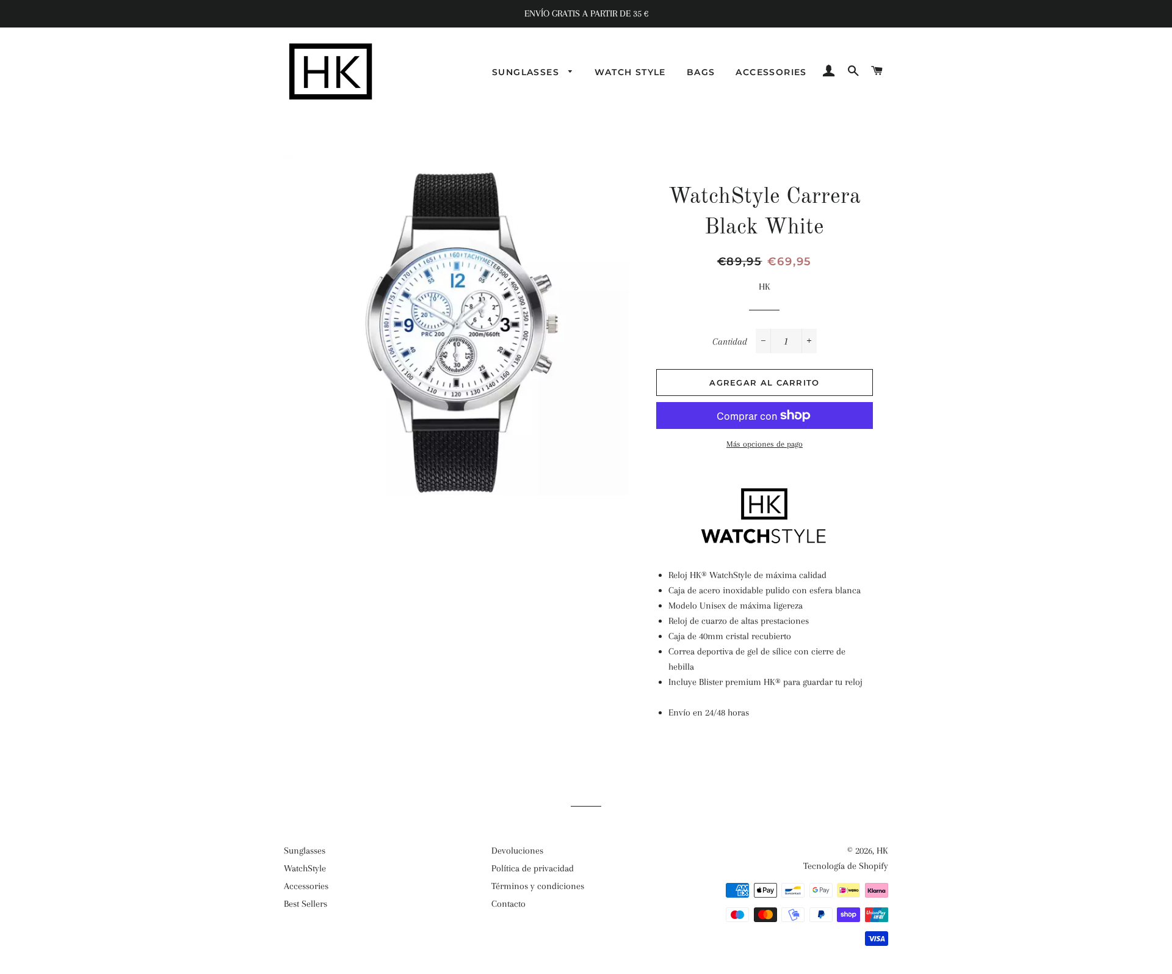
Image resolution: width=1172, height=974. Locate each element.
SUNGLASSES (527, 72)
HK (882, 850)
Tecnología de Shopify (845, 865)
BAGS (701, 72)
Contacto (508, 903)
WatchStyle (305, 868)
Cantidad (729, 341)
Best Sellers (305, 903)
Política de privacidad (532, 868)
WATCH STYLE (630, 72)
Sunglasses (304, 850)
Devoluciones (517, 850)
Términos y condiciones (537, 886)
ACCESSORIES (771, 72)
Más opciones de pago (764, 444)
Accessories (306, 886)
